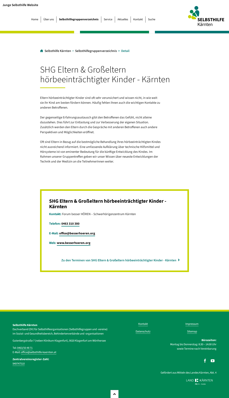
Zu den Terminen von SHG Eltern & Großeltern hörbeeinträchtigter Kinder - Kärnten (118, 260)
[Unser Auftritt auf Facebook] (205, 361)
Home (34, 19)
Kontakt (138, 19)
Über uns (48, 19)
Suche (151, 19)
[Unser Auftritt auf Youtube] (212, 361)
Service (108, 19)
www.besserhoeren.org (73, 243)
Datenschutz (143, 331)
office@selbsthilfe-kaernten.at (38, 352)
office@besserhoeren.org (77, 233)
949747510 (19, 364)
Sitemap (192, 331)
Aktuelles (123, 19)
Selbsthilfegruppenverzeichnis (79, 19)
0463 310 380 (70, 223)
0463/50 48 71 (25, 348)
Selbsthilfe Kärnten (58, 51)
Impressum (191, 324)
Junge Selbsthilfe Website (20, 5)
